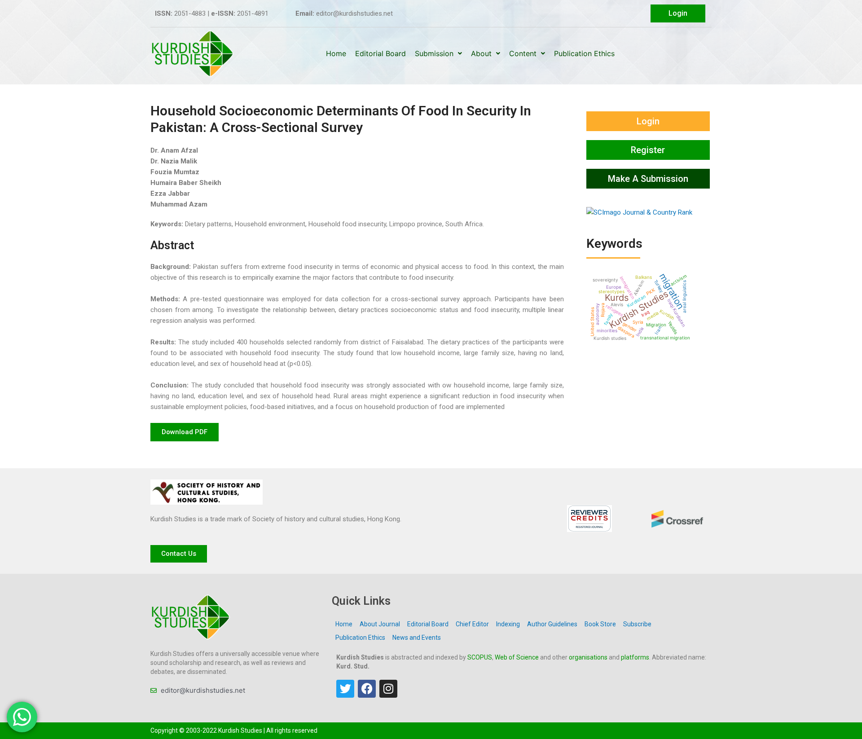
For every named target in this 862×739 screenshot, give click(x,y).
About (481, 53)
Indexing (508, 624)
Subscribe (637, 624)
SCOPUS (479, 657)
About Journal (380, 624)
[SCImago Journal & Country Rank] (639, 212)
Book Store (600, 624)
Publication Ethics (584, 53)
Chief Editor (472, 624)
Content (523, 53)
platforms (635, 657)
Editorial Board (380, 53)
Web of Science (517, 657)
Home (336, 53)
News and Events (416, 637)
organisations (588, 657)
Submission (434, 53)
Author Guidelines (552, 624)
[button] (184, 432)
